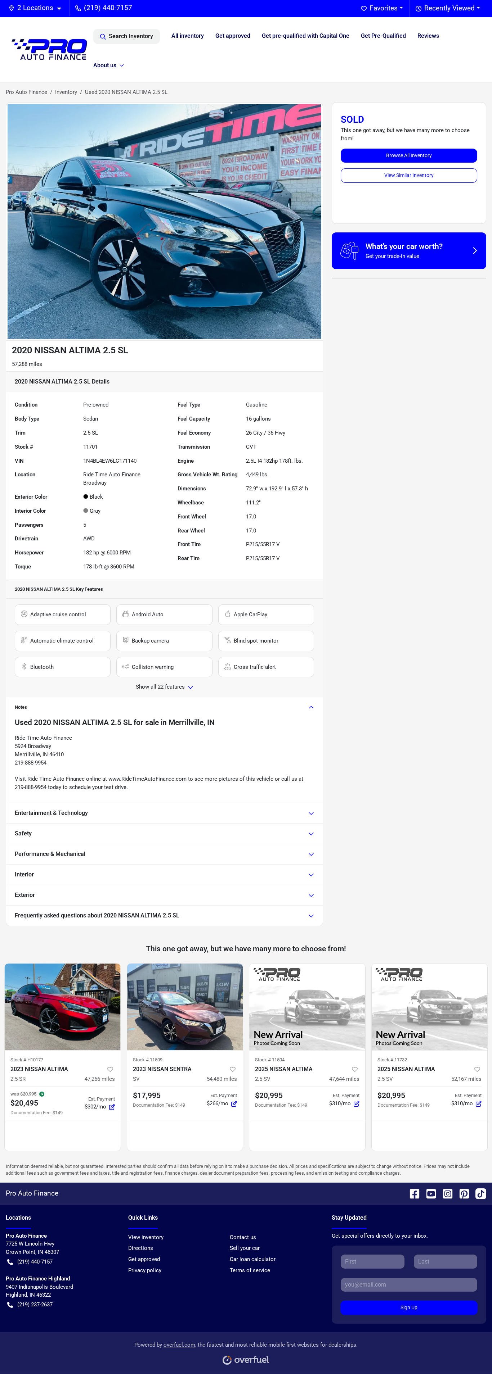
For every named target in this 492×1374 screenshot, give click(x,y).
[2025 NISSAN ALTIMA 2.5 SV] (307, 1006)
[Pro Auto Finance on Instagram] (445, 1193)
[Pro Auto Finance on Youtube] (428, 1193)
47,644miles (344, 1079)
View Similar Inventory (409, 175)
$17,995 (147, 1095)
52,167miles (466, 1079)
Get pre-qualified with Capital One (305, 35)
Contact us (243, 1237)
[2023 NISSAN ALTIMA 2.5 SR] (63, 1006)
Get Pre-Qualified (383, 35)
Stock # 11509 (147, 1059)
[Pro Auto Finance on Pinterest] (461, 1193)
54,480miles (222, 1079)
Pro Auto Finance (26, 92)
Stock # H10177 (26, 1059)
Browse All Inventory (409, 155)
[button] (38, 8)
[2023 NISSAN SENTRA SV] (185, 1006)
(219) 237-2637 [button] (35, 1304)
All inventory (187, 35)
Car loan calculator (253, 1259)
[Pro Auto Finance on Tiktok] (478, 1193)
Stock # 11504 (270, 1059)
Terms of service (250, 1270)
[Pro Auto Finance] (50, 49)
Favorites (384, 8)
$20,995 (269, 1095)
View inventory (146, 1237)
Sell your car (245, 1248)
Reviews (428, 35)
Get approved (232, 35)
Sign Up (409, 1307)
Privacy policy (144, 1270)
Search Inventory (131, 36)
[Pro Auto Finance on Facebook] (411, 1193)
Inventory (66, 92)
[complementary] (470, 1352)
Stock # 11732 (392, 1059)
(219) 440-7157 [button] (108, 8)
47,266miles (100, 1079)
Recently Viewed (449, 8)
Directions (140, 1248)
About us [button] (104, 65)
